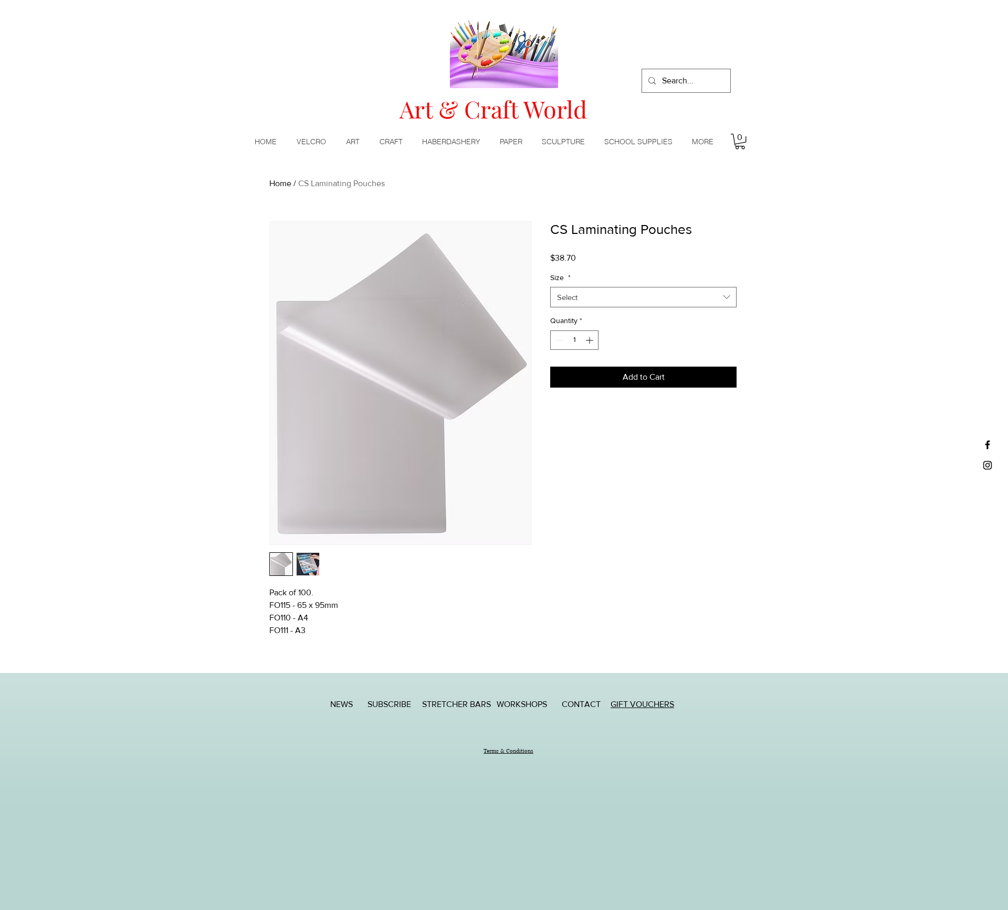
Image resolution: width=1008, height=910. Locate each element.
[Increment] (590, 340)
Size (560, 277)
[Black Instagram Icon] (987, 465)
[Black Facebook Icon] (987, 445)
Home (280, 183)
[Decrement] (558, 340)
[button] (355, 141)
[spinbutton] (574, 340)
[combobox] (643, 297)
